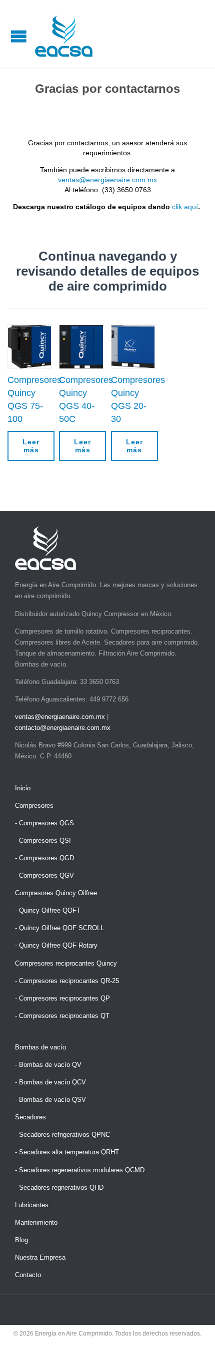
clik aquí (185, 207)
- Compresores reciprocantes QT (62, 1015)
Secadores (30, 1117)
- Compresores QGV (44, 875)
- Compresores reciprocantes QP (62, 998)
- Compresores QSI (43, 840)
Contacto (28, 1275)
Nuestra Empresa (40, 1257)
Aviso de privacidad (107, 1340)
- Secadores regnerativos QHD (59, 1187)
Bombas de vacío (40, 1047)
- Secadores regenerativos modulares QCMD (79, 1170)
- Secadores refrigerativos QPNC (62, 1134)
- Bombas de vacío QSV (50, 1099)
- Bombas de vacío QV (48, 1064)
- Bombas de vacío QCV (50, 1082)
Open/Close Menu (19, 36)
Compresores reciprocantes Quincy (66, 963)
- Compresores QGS (44, 823)
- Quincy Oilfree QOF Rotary (56, 945)
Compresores (34, 805)
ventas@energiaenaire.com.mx (107, 180)
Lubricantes (31, 1205)
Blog (21, 1240)
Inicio (22, 788)
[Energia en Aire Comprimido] (63, 36)
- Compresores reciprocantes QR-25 (67, 981)
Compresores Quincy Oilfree (56, 893)
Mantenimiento (36, 1222)
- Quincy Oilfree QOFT (47, 910)
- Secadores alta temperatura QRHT (67, 1152)
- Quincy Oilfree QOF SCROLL (59, 928)
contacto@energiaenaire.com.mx (62, 727)
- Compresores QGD (44, 858)
